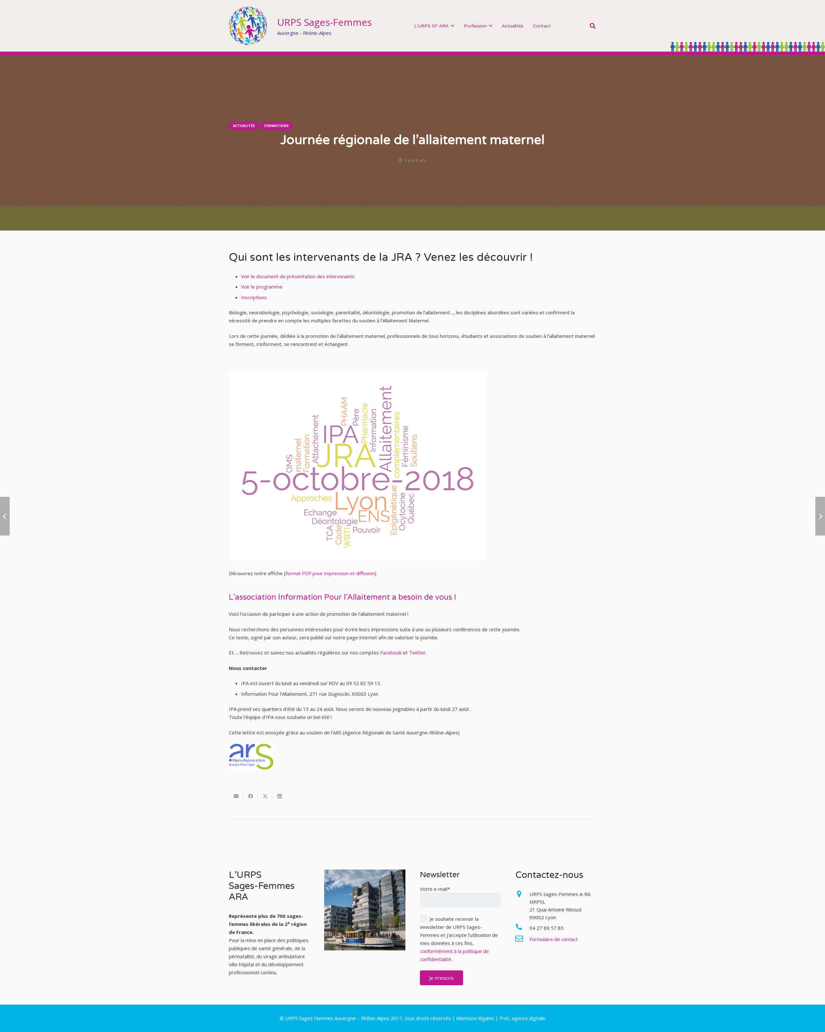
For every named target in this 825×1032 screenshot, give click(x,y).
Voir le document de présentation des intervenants (297, 276)
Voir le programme (262, 286)
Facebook (391, 652)
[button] (452, 26)
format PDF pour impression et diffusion (330, 573)
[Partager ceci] (250, 796)
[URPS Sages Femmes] (248, 25)
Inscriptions (254, 297)
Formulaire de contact (553, 939)
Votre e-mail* (435, 889)
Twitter (417, 652)
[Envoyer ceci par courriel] (236, 796)
